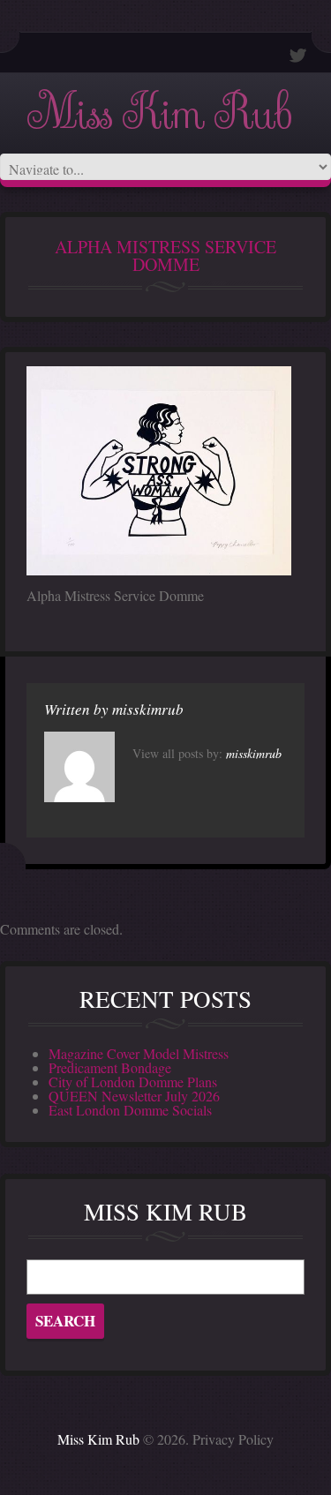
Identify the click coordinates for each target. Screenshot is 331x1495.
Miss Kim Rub (158, 113)
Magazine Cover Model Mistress (139, 1053)
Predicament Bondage (110, 1067)
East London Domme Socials (130, 1110)
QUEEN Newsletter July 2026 (134, 1095)
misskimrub (148, 709)
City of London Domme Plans (133, 1081)
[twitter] (298, 55)
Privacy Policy (233, 1439)
